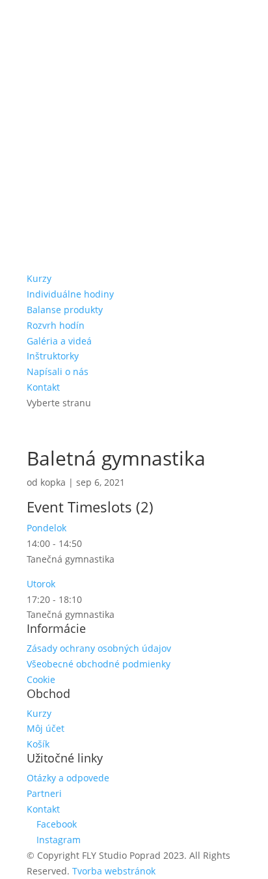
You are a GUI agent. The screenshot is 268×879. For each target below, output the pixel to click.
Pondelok (46, 528)
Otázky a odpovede (68, 778)
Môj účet (45, 728)
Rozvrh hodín (56, 325)
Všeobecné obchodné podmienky (98, 664)
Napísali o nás (57, 371)
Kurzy (39, 278)
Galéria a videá (59, 341)
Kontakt (43, 387)
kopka (53, 482)
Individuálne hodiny (70, 294)
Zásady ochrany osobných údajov (99, 648)
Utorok (41, 584)
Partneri (44, 793)
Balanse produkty (65, 309)
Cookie (41, 679)
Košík (38, 744)
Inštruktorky (53, 356)
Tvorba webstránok (113, 871)
